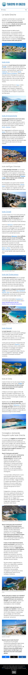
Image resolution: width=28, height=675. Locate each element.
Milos (3, 249)
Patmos (4, 292)
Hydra (3, 127)
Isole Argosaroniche (9, 116)
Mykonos (14, 236)
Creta (20, 383)
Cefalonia (4, 71)
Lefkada (4, 73)
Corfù (4, 66)
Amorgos (7, 249)
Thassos (22, 176)
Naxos (3, 247)
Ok (14, 672)
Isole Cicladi (6, 212)
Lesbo (3, 178)
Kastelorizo (19, 299)
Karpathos (22, 290)
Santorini (10, 224)
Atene (3, 132)
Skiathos (17, 344)
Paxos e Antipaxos (12, 73)
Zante (19, 71)
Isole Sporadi (7, 328)
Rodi (4, 290)
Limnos (22, 184)
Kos (18, 290)
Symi (8, 292)
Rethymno (16, 405)
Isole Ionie (6, 62)
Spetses (8, 127)
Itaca (17, 85)
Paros (8, 247)
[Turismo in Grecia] (14, 4)
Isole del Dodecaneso (10, 274)
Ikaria (3, 186)
